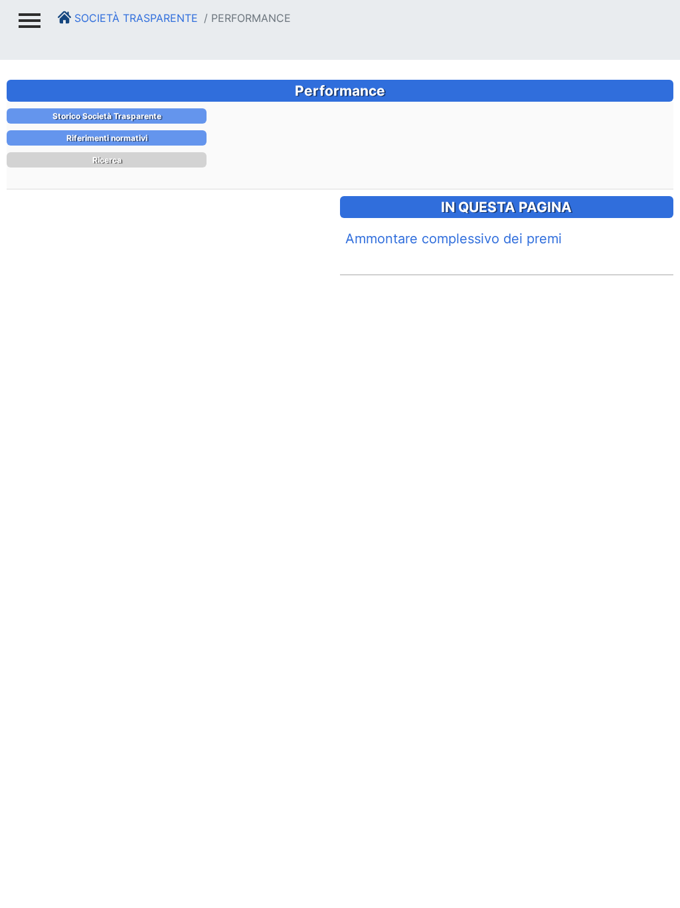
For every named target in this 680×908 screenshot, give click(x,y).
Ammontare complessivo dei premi (453, 239)
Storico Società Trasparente (106, 116)
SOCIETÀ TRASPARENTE (134, 18)
